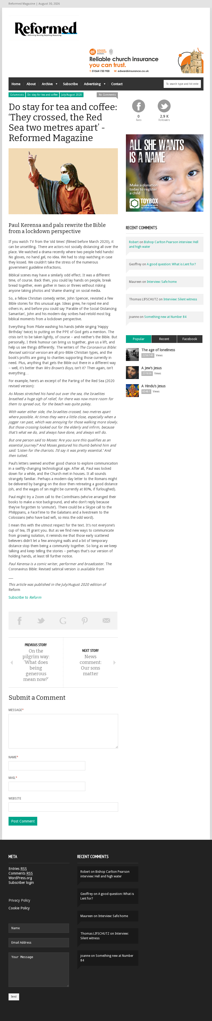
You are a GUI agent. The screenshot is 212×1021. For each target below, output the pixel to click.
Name (13, 757)
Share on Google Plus (63, 621)
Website (15, 798)
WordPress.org (20, 878)
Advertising (91, 85)
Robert (134, 242)
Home (16, 84)
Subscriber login (21, 882)
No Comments (107, 94)
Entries (18, 869)
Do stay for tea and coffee (42, 94)
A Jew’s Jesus (151, 368)
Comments (21, 873)
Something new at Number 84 (165, 317)
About (31, 84)
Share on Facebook (19, 621)
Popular (139, 339)
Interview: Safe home (162, 282)
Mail (13, 778)
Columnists (17, 94)
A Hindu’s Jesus (153, 386)
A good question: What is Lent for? (171, 264)
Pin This (85, 621)
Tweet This (41, 621)
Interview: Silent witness (180, 299)
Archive (46, 85)
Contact (117, 84)
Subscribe (70, 84)
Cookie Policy (19, 908)
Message (16, 710)
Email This (106, 621)
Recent (164, 339)
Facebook (190, 339)
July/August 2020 (71, 94)
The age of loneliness (158, 350)
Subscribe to (25, 597)
